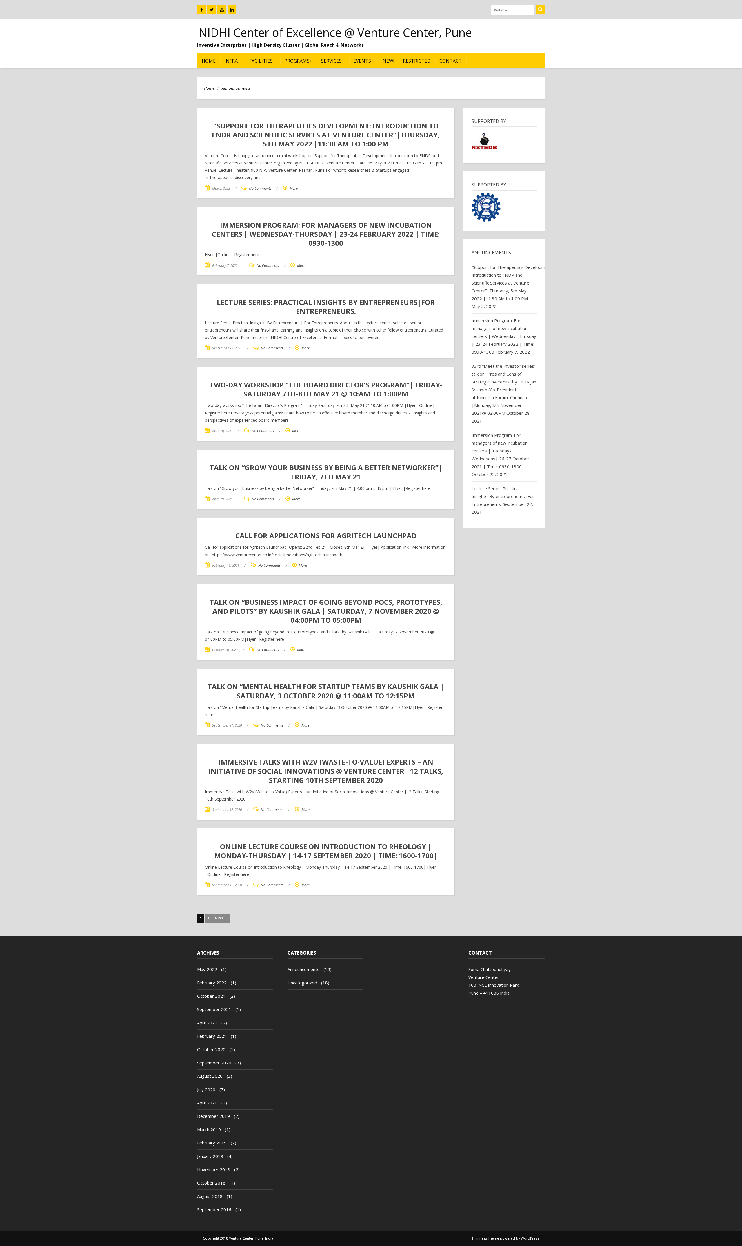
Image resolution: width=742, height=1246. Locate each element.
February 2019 (212, 1143)
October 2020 (211, 1049)
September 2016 (214, 1209)
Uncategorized (302, 983)
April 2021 (207, 1023)
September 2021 (214, 1009)
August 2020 (210, 1076)
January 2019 (210, 1156)
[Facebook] (201, 9)
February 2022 (212, 983)
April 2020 (207, 1103)
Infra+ (232, 61)
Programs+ (298, 61)
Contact (450, 61)
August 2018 (210, 1196)
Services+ (333, 61)
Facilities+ (262, 61)
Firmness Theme (485, 1238)
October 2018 (211, 1183)
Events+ (363, 61)
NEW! (388, 61)
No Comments (260, 188)
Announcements (236, 88)
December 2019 (213, 1116)
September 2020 (214, 1063)
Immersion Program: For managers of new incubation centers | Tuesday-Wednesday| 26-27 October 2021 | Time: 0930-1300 (500, 450)
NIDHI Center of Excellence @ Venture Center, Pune (335, 32)
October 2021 (211, 996)
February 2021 (212, 1036)
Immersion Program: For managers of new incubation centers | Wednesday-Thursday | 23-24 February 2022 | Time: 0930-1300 (504, 336)
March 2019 (209, 1129)
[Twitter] (211, 9)
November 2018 (213, 1169)
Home (209, 61)
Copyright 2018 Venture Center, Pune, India (238, 1238)
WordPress (530, 1238)
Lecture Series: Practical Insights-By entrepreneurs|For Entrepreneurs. (503, 496)
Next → (221, 918)
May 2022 (207, 969)
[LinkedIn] (232, 9)
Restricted (417, 61)
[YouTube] (221, 9)
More (294, 188)
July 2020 (206, 1089)
